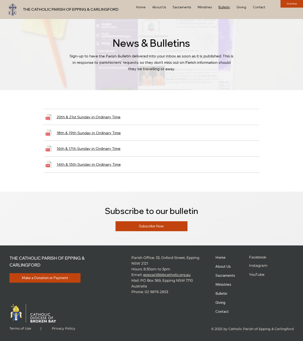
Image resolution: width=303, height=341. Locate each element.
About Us (223, 266)
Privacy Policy (63, 328)
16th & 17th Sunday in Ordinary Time (88, 148)
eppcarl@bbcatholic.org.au (167, 274)
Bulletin (221, 293)
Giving (220, 302)
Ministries (223, 284)
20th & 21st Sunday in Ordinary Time (88, 117)
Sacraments (225, 275)
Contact (222, 311)
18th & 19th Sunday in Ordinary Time (89, 132)
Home (220, 257)
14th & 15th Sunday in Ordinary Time (89, 164)
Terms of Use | (25, 328)
